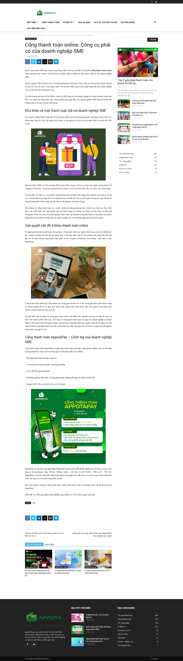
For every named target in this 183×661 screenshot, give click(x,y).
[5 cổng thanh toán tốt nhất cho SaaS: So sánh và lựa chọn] (68, 559)
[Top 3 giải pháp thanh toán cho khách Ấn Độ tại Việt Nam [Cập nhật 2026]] (138, 62)
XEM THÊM (49, 545)
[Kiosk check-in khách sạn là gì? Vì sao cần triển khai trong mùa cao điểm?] (124, 139)
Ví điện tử (67, 22)
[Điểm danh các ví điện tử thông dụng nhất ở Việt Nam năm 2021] (77, 630)
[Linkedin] (156, 1)
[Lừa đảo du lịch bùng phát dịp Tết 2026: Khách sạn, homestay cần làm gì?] (38, 559)
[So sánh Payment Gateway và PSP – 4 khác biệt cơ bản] (98, 559)
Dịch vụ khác (84, 22)
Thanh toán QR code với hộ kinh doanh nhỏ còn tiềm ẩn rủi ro (44, 534)
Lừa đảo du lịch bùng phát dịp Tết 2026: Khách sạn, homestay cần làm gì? (38, 573)
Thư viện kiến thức (36, 28)
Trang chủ (28, 35)
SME (34, 503)
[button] (155, 22)
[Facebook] (152, 1)
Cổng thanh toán (51, 22)
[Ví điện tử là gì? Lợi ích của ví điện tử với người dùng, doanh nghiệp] (77, 618)
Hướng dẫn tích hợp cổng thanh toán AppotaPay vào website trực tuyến (92, 534)
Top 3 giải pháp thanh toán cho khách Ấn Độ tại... (135, 82)
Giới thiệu (31, 22)
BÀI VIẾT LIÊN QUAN (34, 545)
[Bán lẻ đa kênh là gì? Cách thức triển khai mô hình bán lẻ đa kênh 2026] (124, 115)
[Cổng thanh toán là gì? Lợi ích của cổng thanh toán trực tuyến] (77, 642)
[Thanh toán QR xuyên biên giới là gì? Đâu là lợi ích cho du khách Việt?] (124, 103)
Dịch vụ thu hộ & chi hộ (105, 22)
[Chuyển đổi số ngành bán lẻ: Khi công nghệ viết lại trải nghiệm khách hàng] (124, 127)
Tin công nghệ (127, 22)
